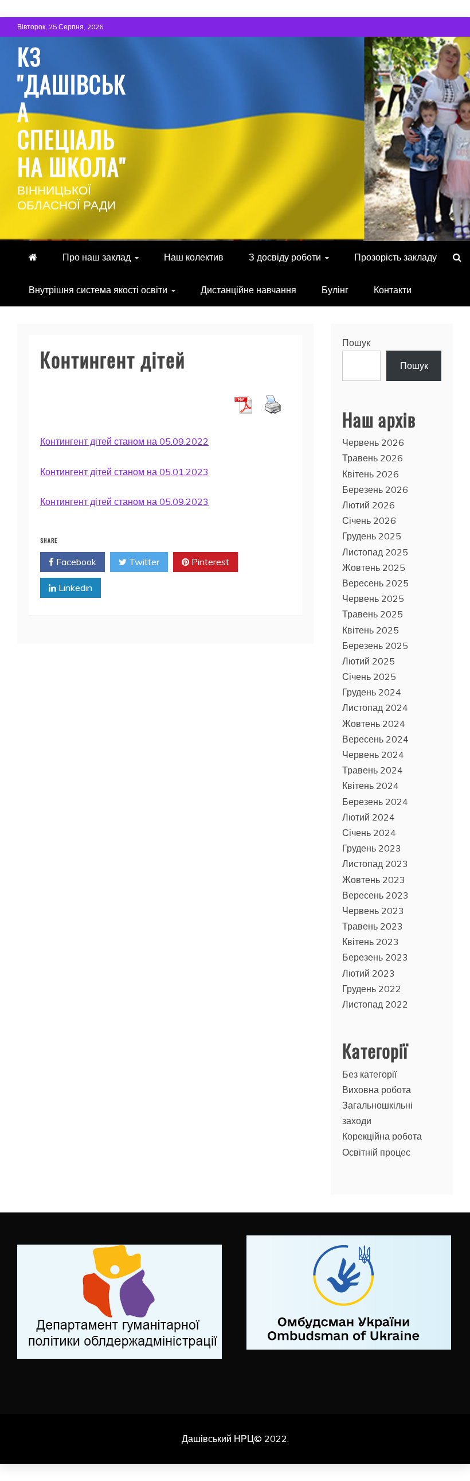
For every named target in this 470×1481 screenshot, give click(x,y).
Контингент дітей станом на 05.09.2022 (124, 441)
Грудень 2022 (371, 988)
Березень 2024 (375, 801)
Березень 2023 (375, 957)
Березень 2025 (375, 645)
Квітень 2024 (370, 785)
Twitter (143, 561)
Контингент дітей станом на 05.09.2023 (124, 501)
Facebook (75, 561)
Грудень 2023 (371, 848)
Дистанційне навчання (248, 290)
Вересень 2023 (375, 895)
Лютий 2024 (368, 817)
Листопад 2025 (375, 552)
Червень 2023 (373, 910)
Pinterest (209, 561)
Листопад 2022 (375, 1004)
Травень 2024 (372, 770)
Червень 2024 (373, 754)
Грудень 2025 (371, 536)
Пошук (356, 342)
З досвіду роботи (285, 257)
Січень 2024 (369, 832)
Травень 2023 (372, 926)
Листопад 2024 (375, 707)
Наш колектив (194, 257)
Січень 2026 (369, 520)
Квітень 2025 (370, 630)
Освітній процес (376, 1152)
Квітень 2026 (370, 474)
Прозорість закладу (395, 257)
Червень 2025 (373, 598)
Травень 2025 (372, 614)
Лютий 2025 (368, 661)
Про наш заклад (96, 257)
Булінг (335, 290)
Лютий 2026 (368, 505)
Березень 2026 (375, 489)
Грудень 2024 (371, 692)
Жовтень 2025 (373, 567)
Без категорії (369, 1074)
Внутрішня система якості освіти (98, 290)
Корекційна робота (382, 1136)
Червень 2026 (373, 442)
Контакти (393, 290)
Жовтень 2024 (373, 723)
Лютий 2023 (368, 973)
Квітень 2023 (370, 941)
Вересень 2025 (375, 583)
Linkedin (74, 587)
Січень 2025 (369, 676)
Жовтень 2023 (373, 879)
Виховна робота (376, 1089)
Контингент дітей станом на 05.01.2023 (124, 471)
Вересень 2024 (375, 739)
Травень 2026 (372, 458)
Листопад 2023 (375, 863)
